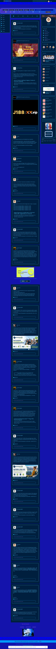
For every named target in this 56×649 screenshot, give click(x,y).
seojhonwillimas (48, 100)
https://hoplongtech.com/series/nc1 (25, 28)
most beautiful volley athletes (49, 61)
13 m (17, 180)
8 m (17, 98)
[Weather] (6, 11)
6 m (17, 41)
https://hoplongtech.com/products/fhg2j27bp (27, 515)
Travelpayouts (48, 132)
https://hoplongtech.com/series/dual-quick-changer (28, 236)
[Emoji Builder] (27, 11)
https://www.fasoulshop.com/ (21, 590)
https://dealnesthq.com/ (21, 550)
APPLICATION (28, 627)
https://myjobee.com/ (20, 167)
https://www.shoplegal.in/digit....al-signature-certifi (22, 205)
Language (54, 139)
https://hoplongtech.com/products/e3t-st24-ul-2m (28, 313)
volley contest (48, 106)
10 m (17, 159)
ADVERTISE (22, 627)
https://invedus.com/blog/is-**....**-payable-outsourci (24, 370)
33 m (17, 308)
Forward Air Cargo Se (49, 116)
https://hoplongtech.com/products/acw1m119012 (27, 613)
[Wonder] (14, 30)
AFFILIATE (34, 627)
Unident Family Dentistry (48, 93)
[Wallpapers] (14, 11)
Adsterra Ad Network (49, 135)
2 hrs (17, 545)
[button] (40, 1)
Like (13, 30)
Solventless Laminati (49, 109)
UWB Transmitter (49, 103)
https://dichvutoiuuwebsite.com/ (19, 292)
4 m (17, 24)
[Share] (17, 30)
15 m (17, 202)
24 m (17, 288)
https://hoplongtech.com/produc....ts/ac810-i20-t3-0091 (25, 442)
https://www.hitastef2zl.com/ (22, 568)
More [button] (42, 141)
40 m (17, 326)
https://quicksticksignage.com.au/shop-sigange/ (23, 145)
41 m (17, 362)
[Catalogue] (39, 11)
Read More (15, 78)
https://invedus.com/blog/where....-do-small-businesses (24, 396)
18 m (17, 230)
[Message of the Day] (19, 11)
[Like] (15, 30)
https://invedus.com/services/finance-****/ (27, 416)
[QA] (33, 11)
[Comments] (16, 30)
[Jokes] (10, 11)
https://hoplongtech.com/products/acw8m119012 (27, 532)
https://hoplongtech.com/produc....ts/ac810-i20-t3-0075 (25, 497)
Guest (48, 23)
